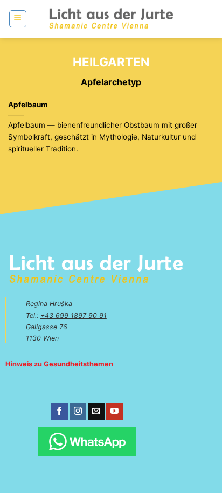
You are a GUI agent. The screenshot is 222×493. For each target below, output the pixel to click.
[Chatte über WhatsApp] (87, 441)
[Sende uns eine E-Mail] (96, 411)
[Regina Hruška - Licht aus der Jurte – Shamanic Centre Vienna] (111, 18)
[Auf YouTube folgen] (114, 411)
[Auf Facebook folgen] (59, 411)
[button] (17, 18)
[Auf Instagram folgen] (78, 411)
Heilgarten (111, 61)
